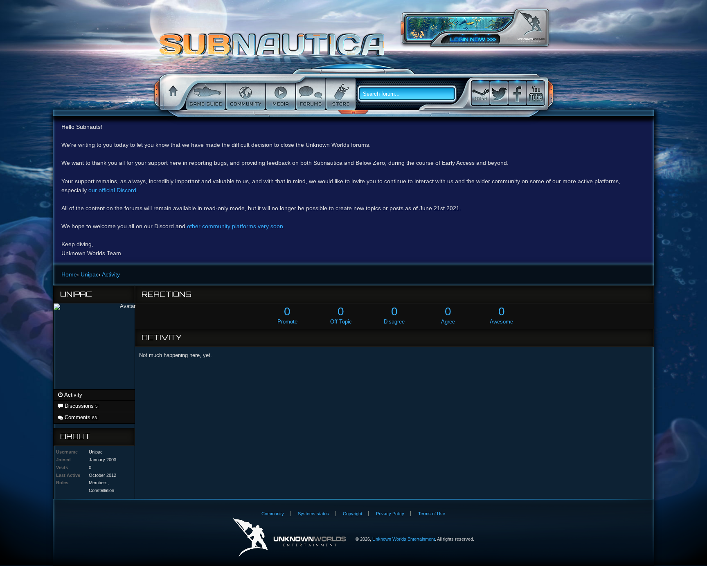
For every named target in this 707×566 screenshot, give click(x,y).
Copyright (352, 513)
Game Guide (205, 94)
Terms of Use (431, 513)
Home (172, 94)
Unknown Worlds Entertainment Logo (289, 537)
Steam (480, 93)
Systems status (313, 513)
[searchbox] (410, 94)
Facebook (517, 93)
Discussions (80, 406)
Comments (80, 417)
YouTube (536, 93)
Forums (310, 94)
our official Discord (112, 190)
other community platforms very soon (235, 226)
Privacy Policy (390, 513)
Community (245, 94)
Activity (72, 395)
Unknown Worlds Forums (274, 48)
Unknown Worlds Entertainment (531, 27)
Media (280, 94)
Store (340, 94)
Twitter (499, 93)
